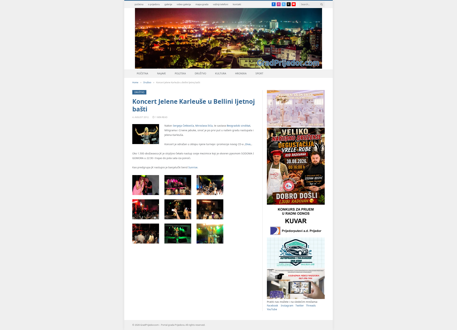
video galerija (184, 4)
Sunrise (192, 167)
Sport (259, 73)
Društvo (200, 73)
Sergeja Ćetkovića (183, 125)
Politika (180, 73)
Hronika (241, 73)
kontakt (237, 4)
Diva (247, 144)
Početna (142, 73)
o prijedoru (154, 4)
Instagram (287, 305)
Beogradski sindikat (238, 125)
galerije (168, 4)
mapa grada (201, 4)
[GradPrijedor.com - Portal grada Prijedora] (228, 67)
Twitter (299, 305)
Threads (311, 305)
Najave (161, 73)
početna (139, 4)
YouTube (272, 309)
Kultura (220, 73)
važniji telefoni (220, 4)
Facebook (272, 305)
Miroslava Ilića (204, 125)
